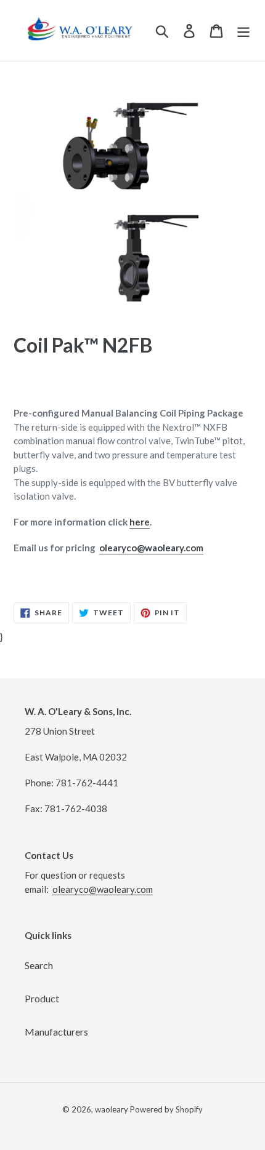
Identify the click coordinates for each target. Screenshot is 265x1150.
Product (42, 998)
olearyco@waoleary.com (151, 547)
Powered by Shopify (166, 1109)
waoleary (111, 1109)
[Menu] (243, 30)
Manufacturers (56, 1031)
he (135, 521)
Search (39, 965)
